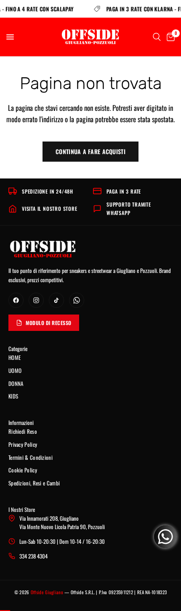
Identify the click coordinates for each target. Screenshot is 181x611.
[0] (169, 37)
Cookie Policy (22, 470)
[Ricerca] (157, 37)
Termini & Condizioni (30, 457)
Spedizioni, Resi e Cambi (34, 483)
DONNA (16, 383)
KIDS (13, 396)
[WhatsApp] (76, 300)
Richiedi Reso (22, 431)
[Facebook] (16, 300)
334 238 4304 (33, 556)
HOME (14, 357)
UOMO (14, 370)
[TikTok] (56, 300)
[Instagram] (36, 300)
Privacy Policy (22, 444)
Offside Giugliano (47, 592)
